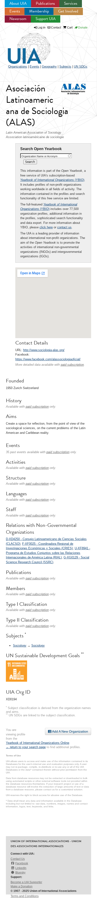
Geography (49, 66)
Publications (45, 3)
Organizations (17, 66)
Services (70, 3)
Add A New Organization (69, 731)
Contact (55, 27)
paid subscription (72, 364)
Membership (39, 11)
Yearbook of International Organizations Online (37, 743)
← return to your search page (26, 747)
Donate (82, 27)
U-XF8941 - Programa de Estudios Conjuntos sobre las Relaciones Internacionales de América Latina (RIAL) (48, 552)
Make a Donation (21, 886)
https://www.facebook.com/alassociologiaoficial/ (48, 359)
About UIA (18, 3)
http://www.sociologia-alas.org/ (44, 350)
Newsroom (17, 19)
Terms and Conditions (25, 896)
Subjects (65, 66)
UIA (23, 46)
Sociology (19, 645)
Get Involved (68, 11)
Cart (69, 27)
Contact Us (18, 859)
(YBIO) (52, 180)
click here (46, 227)
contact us (64, 227)
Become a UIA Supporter (26, 882)
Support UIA (46, 19)
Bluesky (20, 872)
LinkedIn (20, 868)
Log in (41, 27)
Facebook (21, 863)
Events (14, 11)
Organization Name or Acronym (39, 156)
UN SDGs (80, 66)
